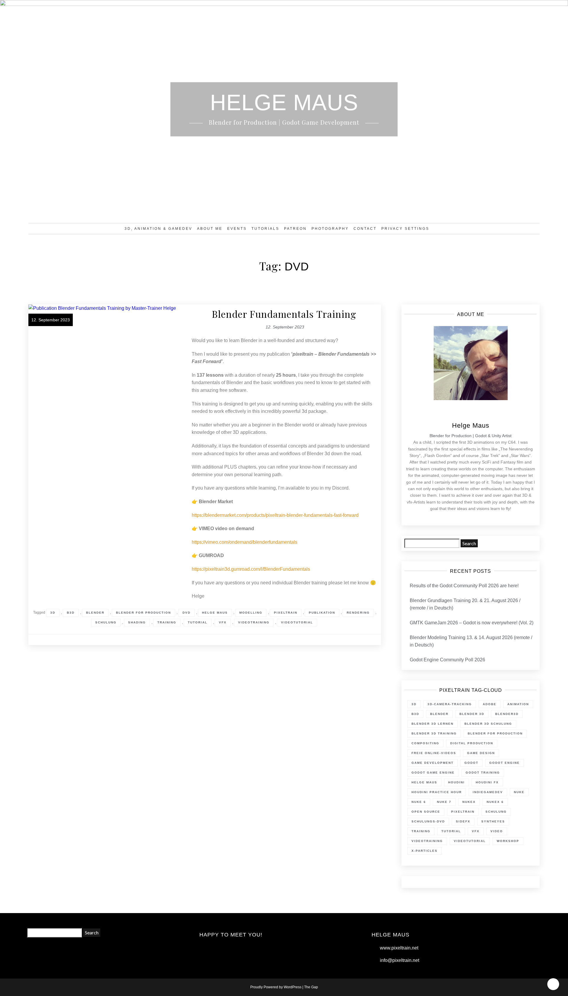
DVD (187, 612)
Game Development (433, 762)
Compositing (425, 743)
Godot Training (483, 772)
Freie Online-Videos (434, 753)
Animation (518, 704)
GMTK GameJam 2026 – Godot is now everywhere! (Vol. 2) (471, 622)
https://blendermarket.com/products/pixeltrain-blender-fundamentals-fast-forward (275, 515)
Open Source (426, 811)
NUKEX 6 (495, 801)
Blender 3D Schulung (488, 723)
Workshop (508, 841)
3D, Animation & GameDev (158, 229)
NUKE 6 (419, 801)
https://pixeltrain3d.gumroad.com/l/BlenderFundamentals (251, 569)
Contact (365, 229)
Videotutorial (297, 622)
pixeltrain (285, 612)
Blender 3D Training (434, 733)
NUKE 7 (444, 801)
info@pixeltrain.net (399, 960)
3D (52, 612)
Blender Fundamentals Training (284, 313)
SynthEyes (493, 821)
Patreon (295, 229)
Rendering (358, 612)
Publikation (322, 612)
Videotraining (254, 622)
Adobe (489, 704)
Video (496, 831)
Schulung (106, 622)
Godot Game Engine (433, 772)
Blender (95, 612)
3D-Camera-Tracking (449, 704)
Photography (330, 229)
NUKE (519, 792)
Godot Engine (504, 762)
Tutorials (265, 229)
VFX (223, 622)
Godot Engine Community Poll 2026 (447, 659)
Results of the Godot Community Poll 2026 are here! (464, 585)
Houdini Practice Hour (437, 792)
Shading (137, 622)
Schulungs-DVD (428, 821)
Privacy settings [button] (405, 229)
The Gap (311, 987)
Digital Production (471, 743)
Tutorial (197, 622)
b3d (71, 612)
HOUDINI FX (487, 782)
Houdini (456, 782)
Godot (471, 762)
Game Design (481, 753)
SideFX (463, 821)
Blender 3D (471, 714)
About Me (209, 229)
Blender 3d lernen (433, 723)
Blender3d (507, 714)
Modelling (250, 612)
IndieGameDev (488, 792)
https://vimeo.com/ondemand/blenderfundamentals (244, 542)
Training (166, 622)
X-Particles (425, 850)
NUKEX (469, 801)
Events (237, 229)
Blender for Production (143, 612)
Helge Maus (215, 612)
